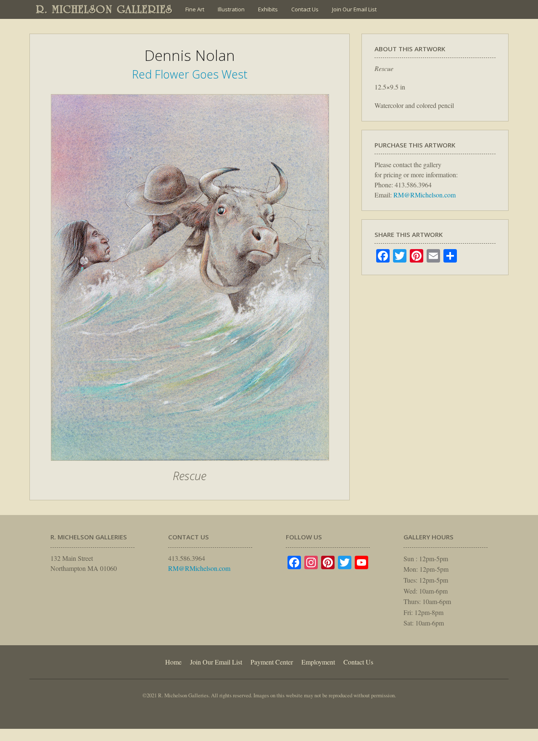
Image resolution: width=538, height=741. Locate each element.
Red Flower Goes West (190, 74)
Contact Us (305, 9)
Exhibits (268, 9)
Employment (318, 661)
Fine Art (194, 9)
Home (173, 661)
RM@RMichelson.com (424, 194)
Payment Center (272, 661)
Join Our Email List (354, 9)
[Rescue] (190, 465)
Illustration (231, 9)
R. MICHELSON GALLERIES (104, 9)
